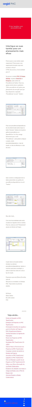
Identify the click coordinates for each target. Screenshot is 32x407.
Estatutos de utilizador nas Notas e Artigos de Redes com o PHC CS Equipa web (16, 371)
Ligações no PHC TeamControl (14, 358)
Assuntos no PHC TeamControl (14, 355)
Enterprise (8, 80)
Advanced (18, 78)
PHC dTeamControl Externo (13, 331)
